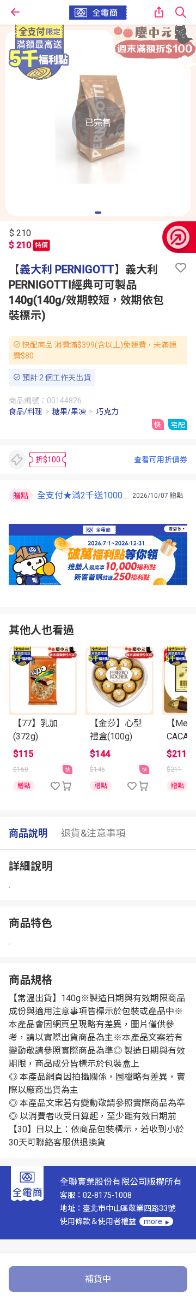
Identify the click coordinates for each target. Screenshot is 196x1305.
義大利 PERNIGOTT (67, 269)
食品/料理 (25, 411)
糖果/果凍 (69, 411)
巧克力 (107, 411)
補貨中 (98, 1279)
